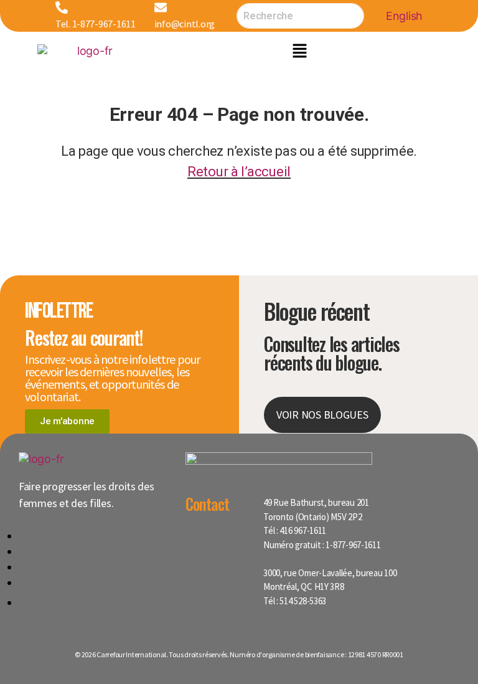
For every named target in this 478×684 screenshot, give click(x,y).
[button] (299, 50)
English (404, 15)
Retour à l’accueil (239, 171)
